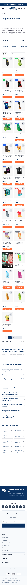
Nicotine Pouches (6, 543)
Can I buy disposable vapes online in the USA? (12, 405)
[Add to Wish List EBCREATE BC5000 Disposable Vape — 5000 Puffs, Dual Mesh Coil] (23, 210)
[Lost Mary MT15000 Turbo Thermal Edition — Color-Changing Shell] (19, 257)
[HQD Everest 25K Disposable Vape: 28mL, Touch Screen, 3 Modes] (7, 83)
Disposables (5, 537)
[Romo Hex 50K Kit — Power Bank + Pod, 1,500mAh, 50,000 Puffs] (19, 296)
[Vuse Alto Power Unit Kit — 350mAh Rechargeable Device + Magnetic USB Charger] (19, 170)
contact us (12, 495)
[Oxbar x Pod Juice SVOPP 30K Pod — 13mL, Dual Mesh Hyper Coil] (7, 62)
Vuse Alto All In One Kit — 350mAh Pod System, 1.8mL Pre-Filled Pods (7, 199)
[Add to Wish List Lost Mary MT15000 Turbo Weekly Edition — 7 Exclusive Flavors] (23, 232)
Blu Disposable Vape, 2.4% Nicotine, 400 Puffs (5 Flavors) (19, 113)
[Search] (19, 8)
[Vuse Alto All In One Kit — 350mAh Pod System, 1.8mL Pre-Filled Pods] (7, 192)
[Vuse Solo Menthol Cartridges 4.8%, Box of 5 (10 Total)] (7, 127)
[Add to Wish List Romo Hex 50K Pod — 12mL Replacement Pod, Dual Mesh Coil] (10, 292)
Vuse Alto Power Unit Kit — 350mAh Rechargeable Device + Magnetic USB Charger (19, 178)
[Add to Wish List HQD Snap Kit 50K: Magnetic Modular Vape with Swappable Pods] (23, 58)
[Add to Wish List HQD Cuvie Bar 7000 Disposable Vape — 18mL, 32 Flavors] (23, 188)
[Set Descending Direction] (24, 54)
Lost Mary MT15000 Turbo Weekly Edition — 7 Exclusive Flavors (19, 243)
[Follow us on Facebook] (3, 506)
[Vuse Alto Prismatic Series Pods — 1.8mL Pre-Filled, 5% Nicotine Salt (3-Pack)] (7, 170)
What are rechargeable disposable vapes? (11, 411)
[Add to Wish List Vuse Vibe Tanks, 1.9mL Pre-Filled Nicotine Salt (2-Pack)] (23, 123)
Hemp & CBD (5, 545)
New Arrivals (5, 548)
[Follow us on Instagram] (6, 506)
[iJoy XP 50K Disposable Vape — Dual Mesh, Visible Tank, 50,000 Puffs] (7, 317)
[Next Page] (20, 337)
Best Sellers (6, 46)
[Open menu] (3, 8)
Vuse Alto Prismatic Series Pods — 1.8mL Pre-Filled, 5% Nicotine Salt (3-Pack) (7, 178)
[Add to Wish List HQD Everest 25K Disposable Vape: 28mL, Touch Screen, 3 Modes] (10, 80)
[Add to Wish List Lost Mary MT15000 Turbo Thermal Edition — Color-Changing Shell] (23, 253)
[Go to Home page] (13, 8)
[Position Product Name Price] (17, 53)
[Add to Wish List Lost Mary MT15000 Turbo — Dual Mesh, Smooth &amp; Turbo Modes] (10, 271)
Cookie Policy (14, 582)
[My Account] (21, 8)
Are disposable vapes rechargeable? (12, 383)
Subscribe (13, 526)
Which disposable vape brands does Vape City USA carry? (12, 416)
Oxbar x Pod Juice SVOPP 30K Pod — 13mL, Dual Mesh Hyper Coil (6, 69)
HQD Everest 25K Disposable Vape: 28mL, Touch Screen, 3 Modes (7, 91)
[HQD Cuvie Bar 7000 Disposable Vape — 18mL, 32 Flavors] (19, 192)
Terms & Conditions (7, 580)
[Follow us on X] (17, 506)
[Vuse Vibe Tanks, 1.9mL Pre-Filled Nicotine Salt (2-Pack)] (19, 127)
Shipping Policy (6, 582)
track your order (20, 493)
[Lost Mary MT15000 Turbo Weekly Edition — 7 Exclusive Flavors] (19, 235)
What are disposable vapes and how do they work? (12, 370)
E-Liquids (4, 540)
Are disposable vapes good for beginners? (10, 388)
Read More (4, 358)
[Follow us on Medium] (24, 506)
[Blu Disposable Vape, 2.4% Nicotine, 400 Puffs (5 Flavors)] (19, 105)
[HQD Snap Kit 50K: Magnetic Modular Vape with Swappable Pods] (19, 62)
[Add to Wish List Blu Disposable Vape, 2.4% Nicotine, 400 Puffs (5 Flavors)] (23, 102)
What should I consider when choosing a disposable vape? (10, 393)
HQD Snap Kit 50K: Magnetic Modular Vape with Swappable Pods (19, 69)
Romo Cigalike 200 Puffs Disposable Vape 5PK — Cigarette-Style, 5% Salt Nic (7, 243)
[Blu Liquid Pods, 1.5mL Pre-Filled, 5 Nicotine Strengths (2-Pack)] (7, 105)
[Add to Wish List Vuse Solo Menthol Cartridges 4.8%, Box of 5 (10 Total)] (10, 123)
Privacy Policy (16, 580)
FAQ (14, 493)
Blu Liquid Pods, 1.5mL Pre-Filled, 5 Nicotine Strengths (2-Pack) (7, 113)
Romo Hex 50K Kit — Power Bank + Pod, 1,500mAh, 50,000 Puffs (19, 303)
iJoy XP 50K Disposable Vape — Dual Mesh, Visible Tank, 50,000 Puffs (7, 325)
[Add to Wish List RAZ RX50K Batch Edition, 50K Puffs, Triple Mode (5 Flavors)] (23, 80)
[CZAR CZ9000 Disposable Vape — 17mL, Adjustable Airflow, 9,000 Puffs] (19, 274)
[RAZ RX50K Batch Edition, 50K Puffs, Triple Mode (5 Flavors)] (19, 83)
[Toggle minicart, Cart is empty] (24, 8)
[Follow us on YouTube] (13, 506)
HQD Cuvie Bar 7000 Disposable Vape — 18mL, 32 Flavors (19, 199)
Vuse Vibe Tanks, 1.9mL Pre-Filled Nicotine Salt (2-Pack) (19, 134)
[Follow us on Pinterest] (20, 506)
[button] (13, 534)
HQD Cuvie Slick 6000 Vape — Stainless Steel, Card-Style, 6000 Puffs (7, 221)
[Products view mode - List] (5, 54)
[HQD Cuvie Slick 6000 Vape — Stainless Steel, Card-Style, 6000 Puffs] (7, 213)
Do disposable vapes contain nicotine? (13, 379)
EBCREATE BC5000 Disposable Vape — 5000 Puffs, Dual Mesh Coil (19, 221)
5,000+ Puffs (14, 46)
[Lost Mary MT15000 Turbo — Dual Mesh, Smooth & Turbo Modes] (7, 274)
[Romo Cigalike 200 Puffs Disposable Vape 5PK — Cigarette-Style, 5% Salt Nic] (7, 235)
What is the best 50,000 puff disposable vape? (10, 399)
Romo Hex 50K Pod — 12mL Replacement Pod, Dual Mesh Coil (7, 303)
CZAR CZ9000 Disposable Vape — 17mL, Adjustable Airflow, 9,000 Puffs (19, 282)
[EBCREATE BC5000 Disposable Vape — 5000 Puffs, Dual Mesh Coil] (19, 213)
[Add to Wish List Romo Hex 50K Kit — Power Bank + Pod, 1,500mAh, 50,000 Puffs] (23, 292)
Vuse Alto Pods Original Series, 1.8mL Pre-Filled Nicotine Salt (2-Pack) (7, 156)
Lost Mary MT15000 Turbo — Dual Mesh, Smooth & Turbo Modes (7, 282)
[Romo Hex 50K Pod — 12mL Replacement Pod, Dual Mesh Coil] (7, 296)
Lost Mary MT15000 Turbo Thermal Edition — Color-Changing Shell (19, 265)
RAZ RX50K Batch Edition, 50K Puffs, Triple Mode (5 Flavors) (19, 91)
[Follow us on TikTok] (10, 506)
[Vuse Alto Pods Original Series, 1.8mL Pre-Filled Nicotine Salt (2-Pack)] (7, 148)
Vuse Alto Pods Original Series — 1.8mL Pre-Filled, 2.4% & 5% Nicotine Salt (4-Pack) (19, 156)
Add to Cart (7, 75)
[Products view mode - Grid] (3, 54)
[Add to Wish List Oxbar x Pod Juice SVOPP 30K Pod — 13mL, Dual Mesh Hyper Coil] (10, 58)
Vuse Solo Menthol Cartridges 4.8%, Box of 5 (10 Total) (7, 134)
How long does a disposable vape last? (13, 375)
